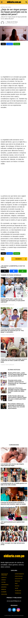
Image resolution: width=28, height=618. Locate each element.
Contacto (3, 577)
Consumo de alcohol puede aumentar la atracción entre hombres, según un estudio (13, 503)
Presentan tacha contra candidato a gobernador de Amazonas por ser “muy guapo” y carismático (12, 330)
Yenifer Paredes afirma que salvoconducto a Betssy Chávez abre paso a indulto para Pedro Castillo (17, 398)
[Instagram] (18, 610)
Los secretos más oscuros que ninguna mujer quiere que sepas (12, 464)
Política (17, 585)
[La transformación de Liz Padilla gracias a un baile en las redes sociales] (14, 475)
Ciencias (3, 579)
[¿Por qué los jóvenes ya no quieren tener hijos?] (14, 513)
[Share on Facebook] (14, 271)
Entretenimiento (19, 573)
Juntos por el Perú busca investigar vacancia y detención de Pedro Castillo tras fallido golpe (14, 360)
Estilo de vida (6, 7)
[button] (2, 2)
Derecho (3, 589)
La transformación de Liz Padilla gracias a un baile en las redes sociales (14, 484)
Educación (4, 594)
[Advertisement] (14, 61)
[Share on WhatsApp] (22, 271)
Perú (16, 583)
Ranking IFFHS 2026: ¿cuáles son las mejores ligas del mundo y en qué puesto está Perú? (13, 300)
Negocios (17, 581)
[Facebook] (9, 610)
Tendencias (18, 593)
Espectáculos (19, 576)
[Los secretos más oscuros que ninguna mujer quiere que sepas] (14, 455)
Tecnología (18, 590)
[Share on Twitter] (5, 271)
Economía (3, 591)
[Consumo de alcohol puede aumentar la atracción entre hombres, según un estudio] (14, 494)
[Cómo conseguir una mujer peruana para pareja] (14, 534)
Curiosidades (4, 584)
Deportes (3, 587)
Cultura (3, 582)
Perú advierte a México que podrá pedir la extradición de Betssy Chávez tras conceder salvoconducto (16, 406)
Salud (16, 588)
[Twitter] (14, 610)
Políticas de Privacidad (4, 574)
